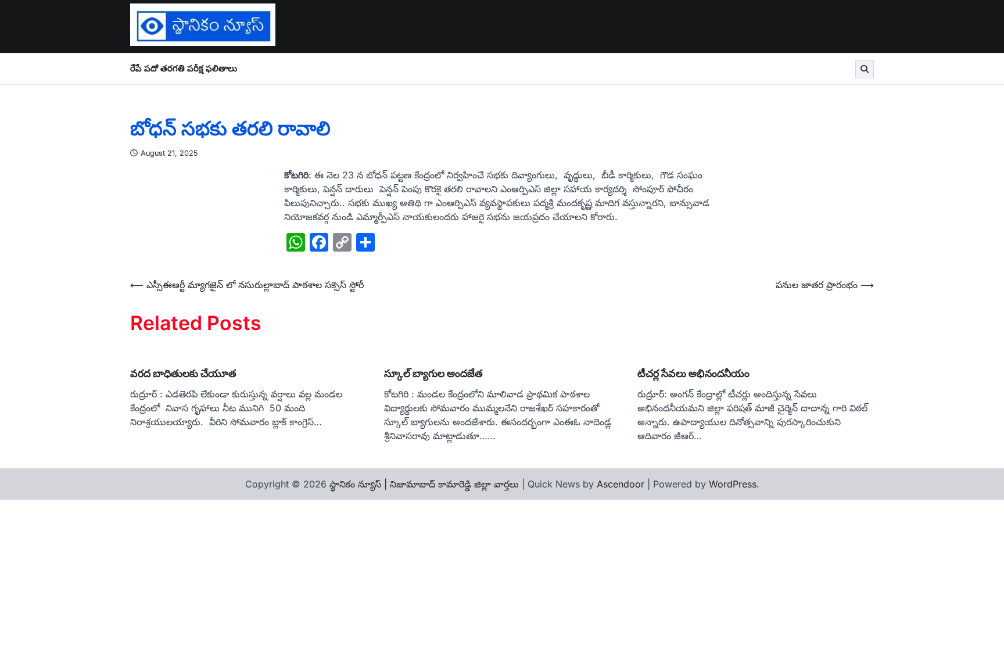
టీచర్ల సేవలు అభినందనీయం (693, 373)
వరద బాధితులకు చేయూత (183, 373)
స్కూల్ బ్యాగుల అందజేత (433, 373)
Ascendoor (620, 484)
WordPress (732, 484)
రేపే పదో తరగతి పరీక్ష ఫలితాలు (183, 68)
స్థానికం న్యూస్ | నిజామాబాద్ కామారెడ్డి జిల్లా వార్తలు (424, 484)
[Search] (864, 69)
